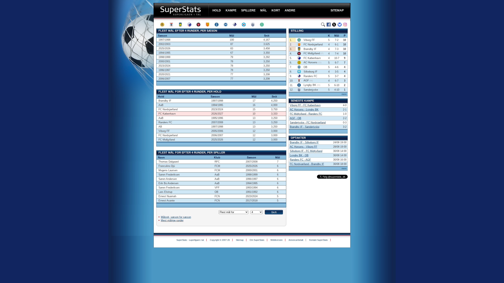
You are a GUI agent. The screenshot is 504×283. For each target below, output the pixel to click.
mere (344, 94)
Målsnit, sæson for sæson (176, 217)
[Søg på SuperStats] (323, 25)
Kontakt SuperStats (318, 240)
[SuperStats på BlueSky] (340, 25)
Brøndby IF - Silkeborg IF (304, 142)
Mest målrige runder (172, 220)
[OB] (227, 25)
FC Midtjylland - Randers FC (306, 113)
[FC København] (191, 25)
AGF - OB (295, 118)
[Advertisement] (130, 78)
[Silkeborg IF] (245, 25)
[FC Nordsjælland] (209, 25)
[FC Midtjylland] (200, 25)
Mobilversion (277, 240)
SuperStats (181, 10)
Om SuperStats (257, 240)
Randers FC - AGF (300, 159)
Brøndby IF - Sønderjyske (304, 126)
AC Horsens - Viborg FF (303, 146)
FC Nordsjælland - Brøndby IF (307, 164)
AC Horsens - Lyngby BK (304, 109)
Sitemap (240, 240)
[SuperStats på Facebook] (329, 25)
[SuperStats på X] (334, 25)
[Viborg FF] (263, 25)
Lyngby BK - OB (299, 155)
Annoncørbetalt (296, 240)
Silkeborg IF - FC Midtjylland (306, 151)
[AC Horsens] (164, 25)
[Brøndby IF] (182, 25)
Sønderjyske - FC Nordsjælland (308, 122)
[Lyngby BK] (218, 25)
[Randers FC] (236, 25)
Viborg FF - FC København (305, 105)
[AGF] (173, 25)
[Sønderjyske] (254, 25)
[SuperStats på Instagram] (345, 25)
